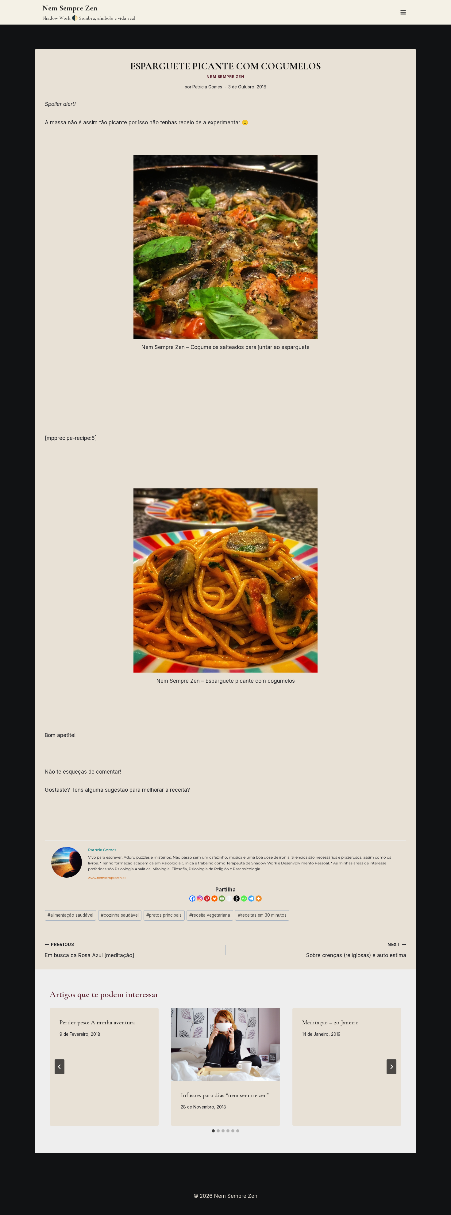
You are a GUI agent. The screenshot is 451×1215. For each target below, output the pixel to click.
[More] (259, 898)
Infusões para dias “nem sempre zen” (225, 1095)
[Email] (222, 898)
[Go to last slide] (59, 1066)
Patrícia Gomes (207, 86)
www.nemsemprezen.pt (107, 878)
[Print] (214, 898)
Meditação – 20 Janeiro (330, 1022)
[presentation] (225, 1044)
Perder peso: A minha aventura (97, 1022)
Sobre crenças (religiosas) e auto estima (356, 950)
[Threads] (236, 898)
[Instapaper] (229, 898)
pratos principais (164, 915)
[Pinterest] (207, 898)
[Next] (391, 1066)
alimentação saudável (70, 915)
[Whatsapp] (244, 898)
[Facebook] (192, 898)
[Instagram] (200, 898)
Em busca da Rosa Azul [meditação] (89, 950)
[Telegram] (251, 898)
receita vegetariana (209, 915)
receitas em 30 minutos (262, 915)
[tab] (213, 1130)
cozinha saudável (120, 915)
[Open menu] (403, 12)
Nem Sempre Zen (225, 76)
